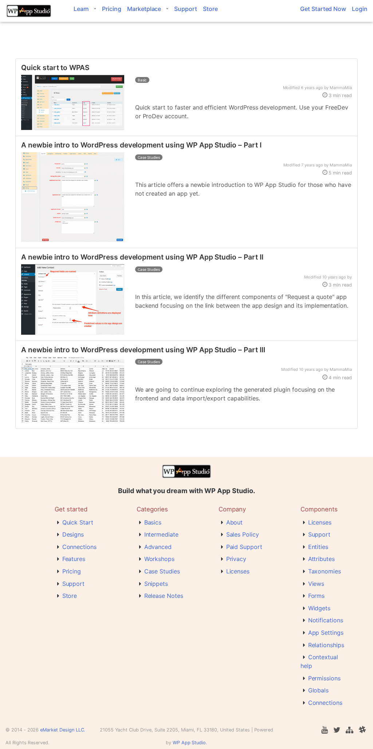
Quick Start (77, 522)
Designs (73, 534)
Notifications (325, 620)
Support (185, 8)
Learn (81, 8)
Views (316, 583)
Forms (316, 595)
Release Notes (163, 595)
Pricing (111, 8)
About (234, 522)
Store (210, 8)
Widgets (319, 608)
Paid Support (244, 546)
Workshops (159, 558)
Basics (153, 522)
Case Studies (162, 571)
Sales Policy (242, 534)
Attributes (321, 558)
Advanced (158, 546)
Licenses (238, 571)
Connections (79, 546)
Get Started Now (323, 8)
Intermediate (161, 534)
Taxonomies (324, 571)
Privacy (236, 558)
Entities (318, 546)
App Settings (325, 632)
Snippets (156, 583)
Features (74, 558)
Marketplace (144, 8)
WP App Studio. (190, 742)
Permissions (324, 678)
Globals (318, 690)
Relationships (326, 645)
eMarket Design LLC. (62, 730)
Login (360, 8)
